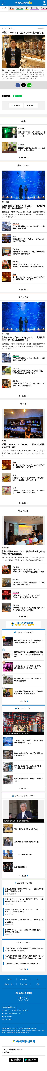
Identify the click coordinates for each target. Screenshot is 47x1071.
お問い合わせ (7, 1016)
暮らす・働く (35, 8)
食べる (12, 8)
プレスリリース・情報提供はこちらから (15, 1010)
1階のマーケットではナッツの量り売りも (14, 70)
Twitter (26, 998)
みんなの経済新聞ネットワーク (23, 1041)
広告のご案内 (7, 1020)
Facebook (20, 998)
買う (27, 8)
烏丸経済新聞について (10, 1007)
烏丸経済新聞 (22, 2)
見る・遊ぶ (19, 8)
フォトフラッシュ (8, 28)
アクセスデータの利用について (12, 1013)
